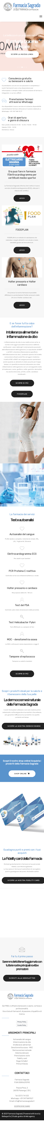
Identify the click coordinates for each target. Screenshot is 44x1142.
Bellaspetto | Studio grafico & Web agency (18, 1116)
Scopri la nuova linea (22, 54)
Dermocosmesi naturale (22, 1050)
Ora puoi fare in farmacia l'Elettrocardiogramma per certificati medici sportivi (22, 174)
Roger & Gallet (22, 1061)
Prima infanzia (22, 1064)
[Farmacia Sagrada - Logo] (22, 6)
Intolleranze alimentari (22, 1045)
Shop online (20, 774)
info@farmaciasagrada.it (24, 1101)
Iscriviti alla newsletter (22, 978)
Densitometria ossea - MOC (22, 1048)
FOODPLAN (22, 229)
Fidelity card (22, 1058)
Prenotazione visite (22, 1056)
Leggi (22, 198)
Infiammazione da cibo (22, 1042)
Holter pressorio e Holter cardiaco (22, 283)
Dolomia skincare (22, 1053)
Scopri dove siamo (22, 1106)
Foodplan (22, 394)
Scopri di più (22, 383)
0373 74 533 (23, 1096)
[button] (17, 67)
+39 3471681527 (26, 1098)
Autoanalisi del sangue (22, 1039)
